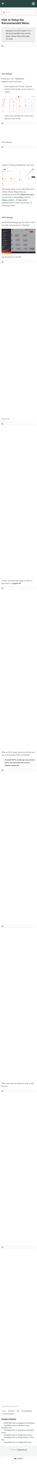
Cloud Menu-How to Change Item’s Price (17, 1442)
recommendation (27, 1411)
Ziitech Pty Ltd (22, 1450)
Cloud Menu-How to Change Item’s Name (18, 1435)
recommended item (8, 1414)
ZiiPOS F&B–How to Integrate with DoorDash (19, 1423)
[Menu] (33, 4)
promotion (11, 1411)
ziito (18, 1411)
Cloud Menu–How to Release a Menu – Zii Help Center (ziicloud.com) (16, 200)
